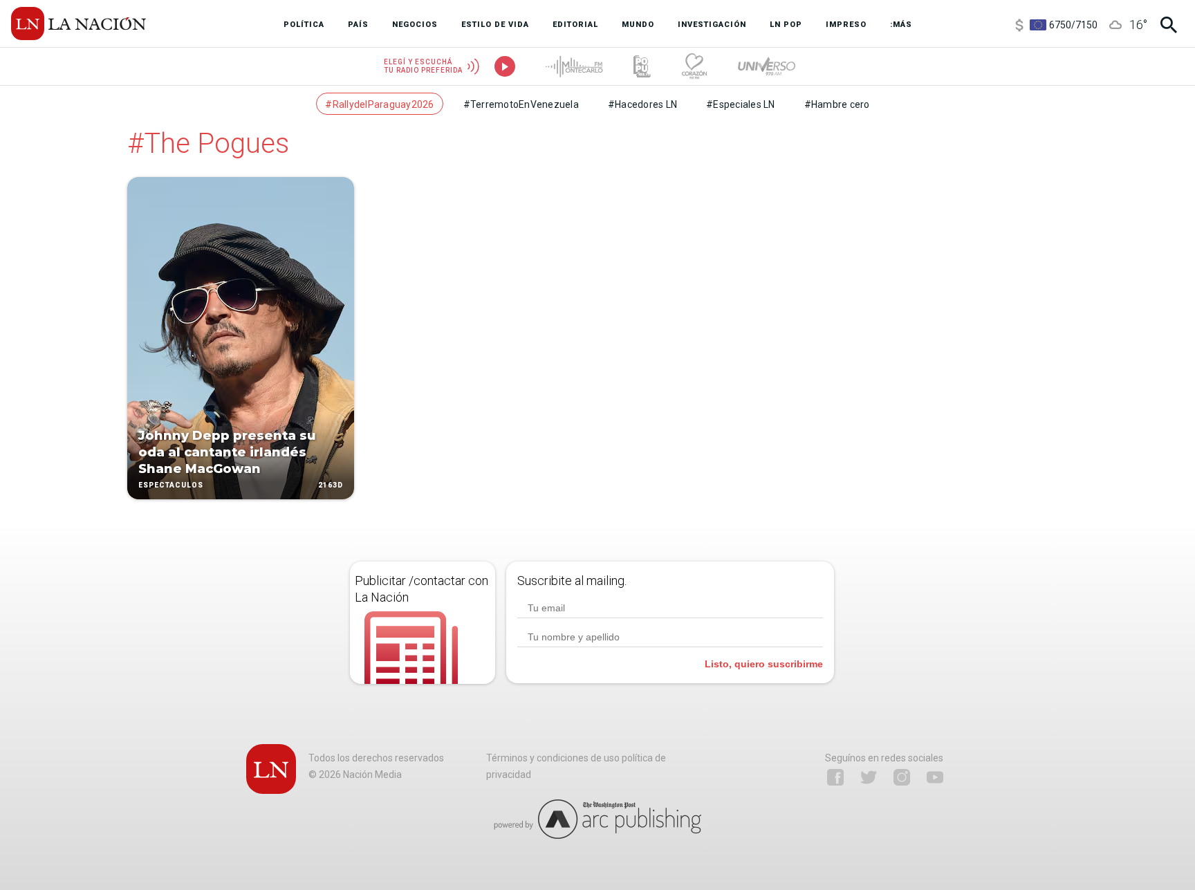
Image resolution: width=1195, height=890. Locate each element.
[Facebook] (835, 777)
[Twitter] (869, 777)
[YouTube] (935, 777)
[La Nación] (78, 23)
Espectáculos (170, 485)
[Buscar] (1169, 25)
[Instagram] (902, 777)
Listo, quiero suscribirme (764, 663)
